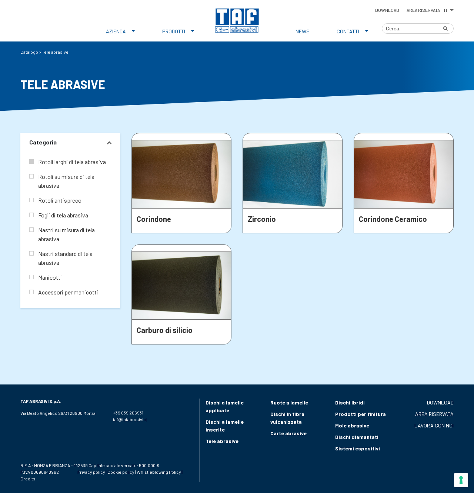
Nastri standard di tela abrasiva (65, 258)
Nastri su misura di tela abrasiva (66, 234)
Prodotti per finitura (360, 414)
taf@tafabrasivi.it (130, 419)
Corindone (154, 218)
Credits (28, 478)
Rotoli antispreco (59, 200)
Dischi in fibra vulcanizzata (287, 418)
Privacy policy (91, 471)
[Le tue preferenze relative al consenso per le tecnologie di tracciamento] (461, 480)
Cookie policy (120, 471)
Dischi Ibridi (350, 402)
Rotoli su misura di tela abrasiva (66, 181)
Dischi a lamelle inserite (225, 426)
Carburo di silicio (165, 330)
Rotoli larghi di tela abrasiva (72, 161)
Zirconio (262, 218)
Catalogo (29, 51)
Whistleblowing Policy (159, 471)
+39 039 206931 (128, 412)
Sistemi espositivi (357, 448)
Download (387, 10)
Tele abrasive (222, 441)
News (303, 31)
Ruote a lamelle (289, 402)
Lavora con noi (434, 425)
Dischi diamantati (356, 437)
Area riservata (423, 10)
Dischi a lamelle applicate (225, 406)
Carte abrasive (288, 433)
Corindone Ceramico (393, 218)
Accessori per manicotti (68, 292)
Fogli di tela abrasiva (63, 215)
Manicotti (50, 277)
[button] (449, 9)
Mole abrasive (352, 425)
